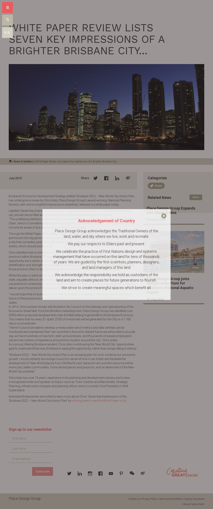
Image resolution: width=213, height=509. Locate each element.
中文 (7, 32)
